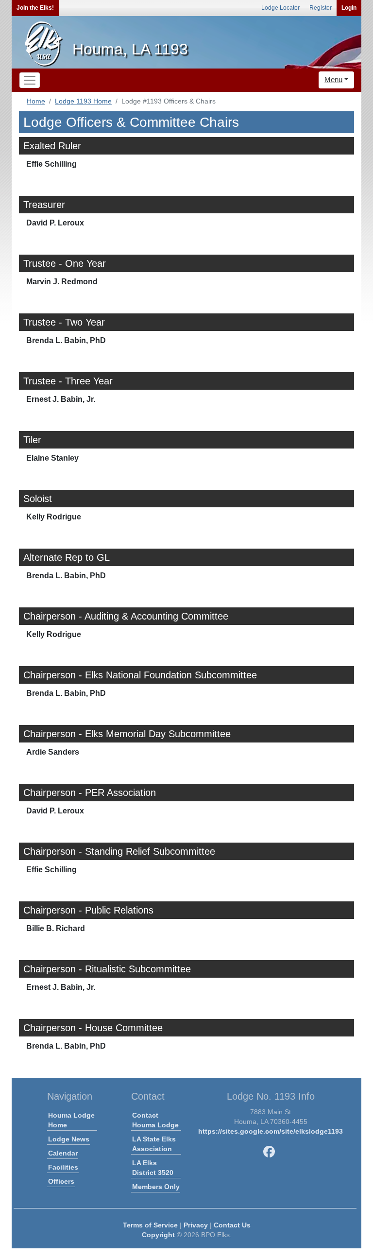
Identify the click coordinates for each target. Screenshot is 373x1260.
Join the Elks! (35, 7)
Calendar (63, 1153)
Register (320, 7)
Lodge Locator (280, 7)
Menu (333, 79)
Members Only (156, 1187)
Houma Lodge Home (71, 1120)
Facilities (63, 1167)
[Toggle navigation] (29, 80)
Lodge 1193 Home (83, 101)
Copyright (158, 1235)
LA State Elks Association (154, 1144)
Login (348, 7)
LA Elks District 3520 (152, 1167)
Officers (61, 1181)
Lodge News (68, 1139)
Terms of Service (150, 1225)
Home (36, 101)
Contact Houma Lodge (155, 1120)
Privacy (196, 1225)
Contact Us (232, 1225)
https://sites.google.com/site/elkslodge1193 (270, 1131)
